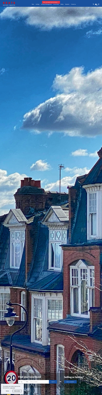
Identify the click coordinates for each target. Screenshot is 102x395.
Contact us (73, 4)
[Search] (94, 4)
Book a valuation (70, 381)
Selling (62, 4)
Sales (33, 4)
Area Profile (56, 4)
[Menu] (98, 4)
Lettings (37, 4)
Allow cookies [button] (17, 390)
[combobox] (39, 382)
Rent (27, 381)
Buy (21, 381)
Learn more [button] (12, 387)
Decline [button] (7, 390)
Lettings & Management (46, 4)
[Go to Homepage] (9, 4)
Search (53, 381)
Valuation (67, 4)
